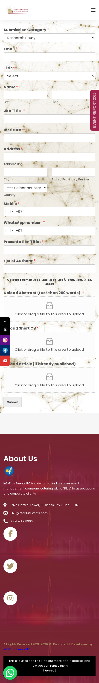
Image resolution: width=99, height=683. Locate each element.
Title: (10, 68)
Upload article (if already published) (40, 364)
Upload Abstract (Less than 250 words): (44, 293)
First (6, 102)
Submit (12, 402)
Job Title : (14, 111)
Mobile (11, 204)
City (6, 180)
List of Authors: (19, 261)
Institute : (14, 130)
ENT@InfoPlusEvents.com (29, 513)
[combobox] (9, 211)
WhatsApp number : (24, 222)
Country (9, 195)
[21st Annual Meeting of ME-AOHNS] (17, 10)
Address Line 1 (14, 164)
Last (55, 102)
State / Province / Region (70, 180)
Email (10, 49)
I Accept (49, 670)
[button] (10, 673)
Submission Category (26, 30)
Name (11, 87)
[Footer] (9, 472)
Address (13, 149)
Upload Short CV (21, 328)
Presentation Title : (23, 242)
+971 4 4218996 (22, 521)
